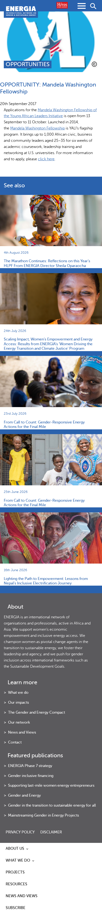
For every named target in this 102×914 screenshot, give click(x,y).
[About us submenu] (27, 849)
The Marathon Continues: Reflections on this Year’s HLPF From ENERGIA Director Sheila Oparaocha (47, 263)
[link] (37, 128)
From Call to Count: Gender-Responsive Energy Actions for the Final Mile (44, 424)
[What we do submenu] (33, 860)
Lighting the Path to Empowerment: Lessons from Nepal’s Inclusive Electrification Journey (46, 581)
